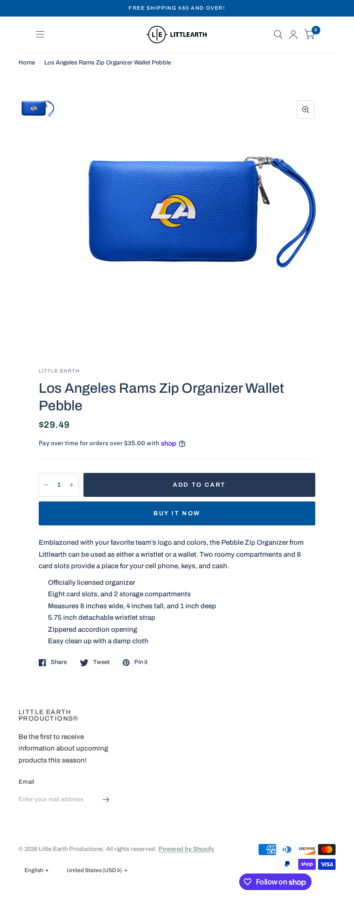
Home (26, 62)
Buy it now (177, 513)
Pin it (141, 662)
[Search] (278, 34)
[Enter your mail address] (105, 800)
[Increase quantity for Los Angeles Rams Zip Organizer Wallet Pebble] (71, 484)
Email (26, 782)
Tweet (101, 662)
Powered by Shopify (186, 849)
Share (59, 662)
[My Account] (293, 34)
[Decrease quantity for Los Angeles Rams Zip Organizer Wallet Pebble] (46, 484)
